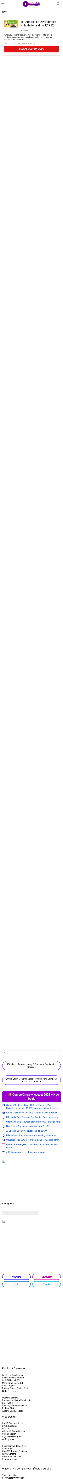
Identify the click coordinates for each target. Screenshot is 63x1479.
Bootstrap (13, 1426)
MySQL (17, 1380)
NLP (4, 1448)
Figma (15, 1431)
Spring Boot (22, 1388)
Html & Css (7, 1423)
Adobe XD (6, 1431)
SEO (21, 1436)
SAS (12, 1408)
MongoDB (6, 1383)
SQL (4, 1403)
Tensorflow (21, 1446)
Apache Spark (8, 1411)
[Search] (58, 4)
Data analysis (8, 1400)
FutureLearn (46, 1277)
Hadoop (19, 1411)
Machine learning (10, 1398)
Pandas (5, 1405)
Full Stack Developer (14, 1368)
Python (5, 1408)
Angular (12, 1385)
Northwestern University (13, 1478)
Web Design (9, 1416)
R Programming (9, 1459)
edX (16, 1284)
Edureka (46, 1284)
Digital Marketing (10, 1436)
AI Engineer (8, 1439)
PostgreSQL (17, 1383)
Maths (13, 1454)
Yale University (9, 1475)
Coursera (16, 1277)
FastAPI (5, 1454)
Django (13, 1388)
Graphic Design (9, 1434)
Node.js (5, 1388)
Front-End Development (13, 1375)
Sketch (21, 1431)
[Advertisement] (31, 1323)
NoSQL (10, 1403)
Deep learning (8, 1446)
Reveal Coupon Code (31, 49)
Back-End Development (13, 1378)
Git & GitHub (7, 1380)
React (5, 1385)
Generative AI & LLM (11, 1456)
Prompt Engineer (19, 1451)
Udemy (25, 30)
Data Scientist (10, 1391)
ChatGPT (6, 1451)
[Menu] (3, 4)
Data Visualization (23, 1400)
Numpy (13, 1405)
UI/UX (4, 1426)
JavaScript (18, 1423)
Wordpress (7, 1428)
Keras (9, 1448)
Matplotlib (22, 1405)
